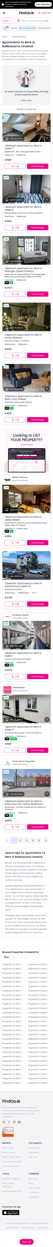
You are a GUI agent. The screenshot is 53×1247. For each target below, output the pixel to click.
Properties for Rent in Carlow (13, 969)
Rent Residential (27, 28)
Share (14, 28)
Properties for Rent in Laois (13, 1048)
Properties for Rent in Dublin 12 (13, 1013)
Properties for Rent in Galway (13, 1039)
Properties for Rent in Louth (13, 1056)
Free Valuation (43, 4)
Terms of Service (13, 1228)
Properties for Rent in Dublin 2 (39, 986)
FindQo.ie (26, 13)
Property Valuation (11, 1179)
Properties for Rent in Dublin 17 (39, 1021)
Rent (6, 21)
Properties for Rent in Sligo (13, 1069)
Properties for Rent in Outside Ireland (39, 1083)
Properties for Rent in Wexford (39, 1078)
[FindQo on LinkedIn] (14, 1122)
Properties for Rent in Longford (39, 1052)
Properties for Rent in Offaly (13, 1065)
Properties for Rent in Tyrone (13, 1074)
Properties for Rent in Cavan (39, 969)
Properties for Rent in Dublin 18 (13, 1026)
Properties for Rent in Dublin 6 (39, 995)
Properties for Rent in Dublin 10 (13, 1008)
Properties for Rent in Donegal (39, 977)
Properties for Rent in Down (13, 982)
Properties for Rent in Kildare (13, 1043)
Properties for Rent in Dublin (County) (13, 1034)
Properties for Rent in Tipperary (39, 1069)
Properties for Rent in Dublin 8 (13, 1004)
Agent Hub (34, 1152)
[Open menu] (4, 13)
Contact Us (34, 1192)
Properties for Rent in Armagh (39, 964)
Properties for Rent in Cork (39, 973)
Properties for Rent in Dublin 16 (13, 1021)
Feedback (33, 1197)
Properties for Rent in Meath (13, 1061)
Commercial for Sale (12, 1162)
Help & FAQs (34, 1188)
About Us (33, 1179)
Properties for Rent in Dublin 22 (13, 1030)
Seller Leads (34, 1148)
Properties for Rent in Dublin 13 (39, 1013)
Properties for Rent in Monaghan (39, 1061)
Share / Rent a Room (11, 1157)
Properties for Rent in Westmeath (13, 1078)
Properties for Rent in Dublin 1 (13, 986)
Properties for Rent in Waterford (39, 1074)
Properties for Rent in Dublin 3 (13, 991)
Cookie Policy (41, 1228)
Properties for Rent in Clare (13, 973)
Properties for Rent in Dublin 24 (39, 1030)
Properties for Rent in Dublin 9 (39, 1004)
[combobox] (33, 21)
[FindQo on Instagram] (9, 1122)
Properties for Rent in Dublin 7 (39, 999)
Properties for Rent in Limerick (13, 1052)
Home (4, 37)
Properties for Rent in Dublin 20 (39, 1026)
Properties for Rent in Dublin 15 (39, 1017)
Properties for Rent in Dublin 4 (39, 991)
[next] (46, 840)
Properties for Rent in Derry (13, 977)
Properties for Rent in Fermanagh (39, 1034)
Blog (31, 1183)
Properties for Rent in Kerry (39, 1039)
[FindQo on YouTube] (19, 1122)
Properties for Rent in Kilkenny (39, 1043)
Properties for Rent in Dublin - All (39, 982)
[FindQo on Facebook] (4, 1122)
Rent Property (8, 1152)
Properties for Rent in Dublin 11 (39, 1008)
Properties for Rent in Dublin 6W (13, 999)
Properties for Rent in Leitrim (39, 1048)
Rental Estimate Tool (11, 1191)
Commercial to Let (10, 1166)
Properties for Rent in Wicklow (13, 1083)
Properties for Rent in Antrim (13, 964)
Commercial (44, 28)
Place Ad (26, 1242)
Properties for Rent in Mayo (39, 1056)
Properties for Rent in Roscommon (39, 1065)
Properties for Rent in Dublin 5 (13, 995)
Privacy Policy (28, 1228)
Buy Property (8, 1148)
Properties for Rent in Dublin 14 (13, 1017)
